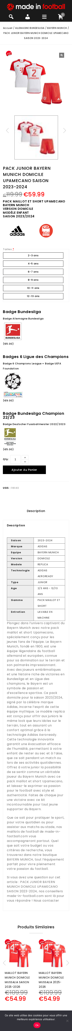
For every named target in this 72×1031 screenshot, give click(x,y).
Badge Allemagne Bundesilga (23, 318)
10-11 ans (33, 288)
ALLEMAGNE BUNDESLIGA (30, 28)
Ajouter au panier (24, 470)
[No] (67, 1021)
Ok (37, 1025)
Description (36, 511)
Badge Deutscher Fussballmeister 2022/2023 (34, 424)
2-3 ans (33, 255)
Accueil (7, 28)
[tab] (36, 511)
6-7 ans (33, 272)
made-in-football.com (25, 896)
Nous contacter (46, 900)
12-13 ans (33, 296)
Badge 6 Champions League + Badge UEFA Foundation (32, 366)
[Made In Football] (36, 7)
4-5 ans (33, 263)
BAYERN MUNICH (57, 28)
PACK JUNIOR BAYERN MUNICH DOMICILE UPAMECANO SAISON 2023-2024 (32, 886)
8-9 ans (33, 280)
